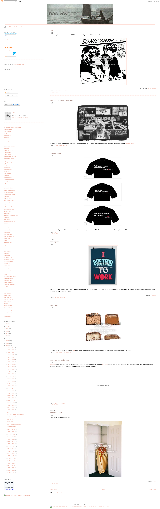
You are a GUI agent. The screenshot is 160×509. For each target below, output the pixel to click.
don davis (52, 364)
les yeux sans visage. (10, 221)
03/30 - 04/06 (11, 456)
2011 (7, 338)
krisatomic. (7, 217)
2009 (7, 343)
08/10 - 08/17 (11, 395)
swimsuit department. (10, 270)
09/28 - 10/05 (11, 379)
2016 (7, 326)
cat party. (6, 148)
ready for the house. (9, 259)
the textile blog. (8, 280)
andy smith (153, 295)
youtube (62, 403)
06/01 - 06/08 (11, 436)
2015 (7, 328)
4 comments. (54, 147)
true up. (6, 289)
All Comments (10, 95)
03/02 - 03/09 (11, 465)
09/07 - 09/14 (11, 386)
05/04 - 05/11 (11, 446)
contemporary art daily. (10, 156)
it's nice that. (7, 211)
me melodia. (7, 230)
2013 (7, 333)
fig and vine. (7, 181)
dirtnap (154, 481)
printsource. (7, 255)
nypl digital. (7, 245)
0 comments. (54, 92)
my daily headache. (9, 236)
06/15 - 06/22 (11, 432)
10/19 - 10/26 (11, 371)
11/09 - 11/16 (11, 364)
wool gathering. (8, 312)
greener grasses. (8, 192)
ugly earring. (7, 293)
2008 (7, 345)
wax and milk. (7, 301)
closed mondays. (56, 413)
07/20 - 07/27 (11, 403)
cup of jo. (6, 161)
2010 (7, 340)
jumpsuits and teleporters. (11, 215)
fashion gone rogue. (9, 179)
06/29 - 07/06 (11, 410)
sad (56, 403)
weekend (64, 90)
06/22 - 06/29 (11, 429)
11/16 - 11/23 (11, 362)
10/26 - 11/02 (11, 369)
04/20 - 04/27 (11, 448)
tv (58, 403)
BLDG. (6, 133)
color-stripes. (7, 152)
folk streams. (7, 184)
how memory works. (9, 200)
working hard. (55, 242)
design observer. (8, 167)
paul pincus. (7, 251)
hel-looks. (6, 196)
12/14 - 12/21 (11, 352)
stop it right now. (8, 268)
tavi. (5, 272)
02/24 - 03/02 (11, 468)
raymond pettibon (152, 88)
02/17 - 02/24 (11, 470)
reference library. (8, 261)
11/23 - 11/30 (11, 359)
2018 (7, 324)
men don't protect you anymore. (61, 100)
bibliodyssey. (7, 131)
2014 (7, 331)
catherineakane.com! (18, 64)
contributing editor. (9, 158)
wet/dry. (6, 303)
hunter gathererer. (8, 203)
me (64, 297)
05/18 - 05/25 (11, 441)
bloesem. (6, 137)
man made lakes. (8, 226)
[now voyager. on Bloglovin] (12, 105)
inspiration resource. (9, 209)
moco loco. (7, 232)
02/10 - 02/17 (11, 472)
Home (103, 489)
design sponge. (8, 169)
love (56, 145)
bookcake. (7, 139)
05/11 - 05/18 (11, 444)
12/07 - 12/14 (11, 355)
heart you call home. (9, 194)
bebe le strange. (8, 129)
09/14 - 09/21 (11, 383)
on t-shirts (82, 230)
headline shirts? (56, 153)
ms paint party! (8, 234)
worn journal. (7, 314)
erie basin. (7, 175)
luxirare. (6, 223)
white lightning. (8, 305)
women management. (10, 310)
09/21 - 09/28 (11, 381)
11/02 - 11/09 (11, 367)
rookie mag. (7, 265)
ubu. (5, 291)
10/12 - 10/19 (11, 374)
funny (60, 352)
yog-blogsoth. (7, 316)
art (56, 90)
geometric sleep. (8, 188)
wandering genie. (8, 299)
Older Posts (153, 489)
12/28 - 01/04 (11, 347)
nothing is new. (8, 242)
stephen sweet (130, 143)
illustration (59, 297)
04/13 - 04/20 (11, 451)
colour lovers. (7, 154)
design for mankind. (9, 165)
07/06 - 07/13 (11, 407)
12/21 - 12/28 (11, 350)
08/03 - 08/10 (11, 398)
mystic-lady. (7, 238)
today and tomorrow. (9, 284)
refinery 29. (7, 263)
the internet (67, 352)
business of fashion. (9, 146)
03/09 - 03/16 (11, 463)
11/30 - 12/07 (11, 357)
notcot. (6, 240)
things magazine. (8, 282)
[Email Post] (51, 33)
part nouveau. (7, 249)
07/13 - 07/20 (11, 405)
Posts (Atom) (61, 492)
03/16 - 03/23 (11, 460)
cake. (15, 112)
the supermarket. (8, 278)
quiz (74, 350)
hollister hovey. (8, 198)
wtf (56, 232)
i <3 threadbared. (8, 205)
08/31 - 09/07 (11, 388)
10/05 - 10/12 (11, 376)
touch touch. (7, 286)
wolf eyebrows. (8, 307)
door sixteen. (7, 173)
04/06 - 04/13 (11, 453)
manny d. (6, 228)
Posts (8, 92)
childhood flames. (9, 150)
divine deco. (7, 171)
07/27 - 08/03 (11, 400)
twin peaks (105, 364)
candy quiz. (54, 305)
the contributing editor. (10, 276)
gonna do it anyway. (9, 190)
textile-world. (7, 274)
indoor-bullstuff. (8, 207)
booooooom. (7, 144)
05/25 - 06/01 (11, 439)
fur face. (6, 186)
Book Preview (8, 56)
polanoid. (6, 253)
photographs (63, 145)
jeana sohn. (7, 213)
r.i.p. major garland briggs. (59, 360)
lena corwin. (7, 219)
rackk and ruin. (8, 257)
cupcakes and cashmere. (11, 163)
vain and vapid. (8, 297)
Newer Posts (53, 489)
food (56, 352)
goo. (51, 30)
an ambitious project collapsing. (12, 127)
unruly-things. (7, 295)
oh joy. (6, 247)
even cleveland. (8, 177)
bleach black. (7, 135)
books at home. (8, 142)
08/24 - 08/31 (11, 391)
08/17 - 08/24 (11, 393)
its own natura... (9, 47)
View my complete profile (20, 117)
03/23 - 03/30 (11, 458)
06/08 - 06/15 (11, 434)
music (59, 90)
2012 (7, 336)
